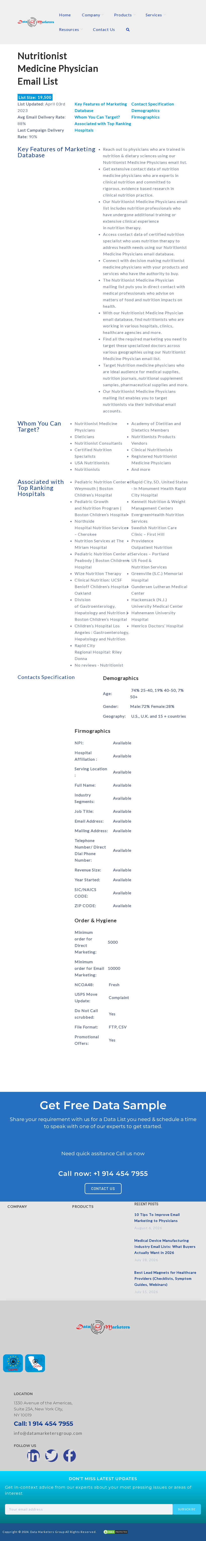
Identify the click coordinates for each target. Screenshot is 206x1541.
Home (65, 14)
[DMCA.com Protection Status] (115, 1532)
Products (123, 14)
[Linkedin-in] (33, 1455)
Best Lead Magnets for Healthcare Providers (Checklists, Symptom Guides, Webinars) (165, 1278)
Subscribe (187, 1509)
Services (154, 14)
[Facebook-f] (69, 1455)
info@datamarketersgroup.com (48, 1433)
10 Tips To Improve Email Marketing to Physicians (157, 1217)
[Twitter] (51, 1455)
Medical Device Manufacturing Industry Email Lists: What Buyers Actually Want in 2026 (165, 1246)
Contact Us (104, 29)
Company (91, 14)
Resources (69, 29)
